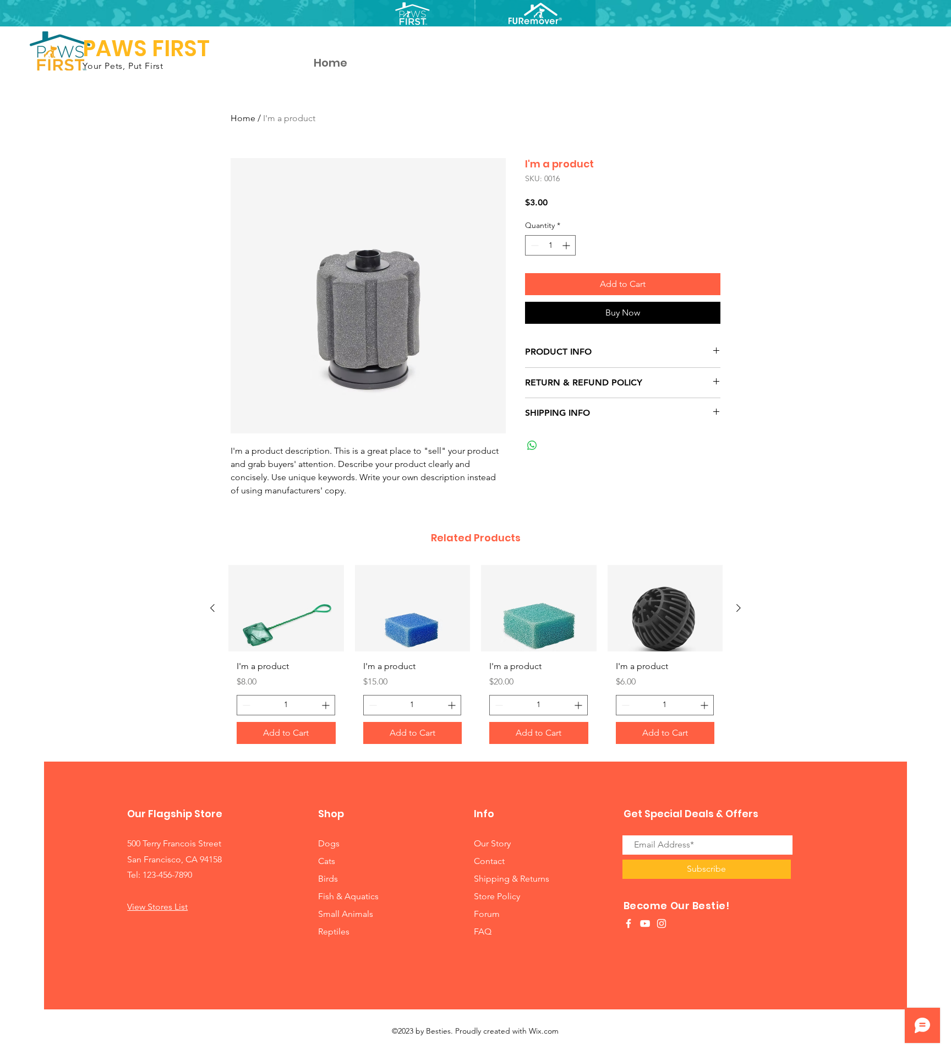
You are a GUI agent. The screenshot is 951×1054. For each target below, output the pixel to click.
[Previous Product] (212, 608)
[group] (475, 658)
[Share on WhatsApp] (532, 445)
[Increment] (567, 245)
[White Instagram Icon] (661, 923)
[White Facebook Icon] (628, 923)
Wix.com (544, 1031)
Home (243, 118)
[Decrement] (533, 245)
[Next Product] (738, 608)
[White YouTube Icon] (645, 923)
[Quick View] (286, 608)
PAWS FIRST (146, 48)
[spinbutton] (550, 245)
